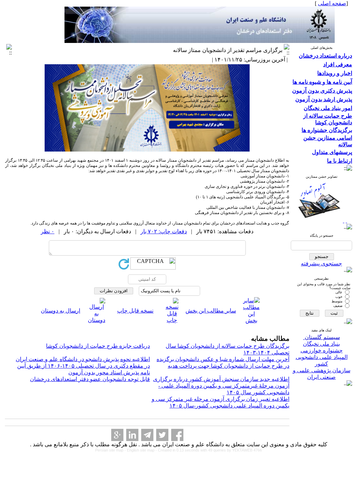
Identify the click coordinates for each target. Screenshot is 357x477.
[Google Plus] (117, 435)
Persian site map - (111, 450)
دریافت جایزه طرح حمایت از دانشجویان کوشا (98, 346)
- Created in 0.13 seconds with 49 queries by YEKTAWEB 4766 (208, 450)
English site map (141, 450)
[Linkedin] (132, 435)
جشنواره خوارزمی (322, 350)
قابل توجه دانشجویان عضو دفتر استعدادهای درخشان (90, 379)
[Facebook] (177, 435)
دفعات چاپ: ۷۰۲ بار (163, 231)
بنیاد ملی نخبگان (321, 344)
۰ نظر (47, 231)
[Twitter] (162, 435)
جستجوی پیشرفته (321, 263)
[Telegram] (147, 435)
